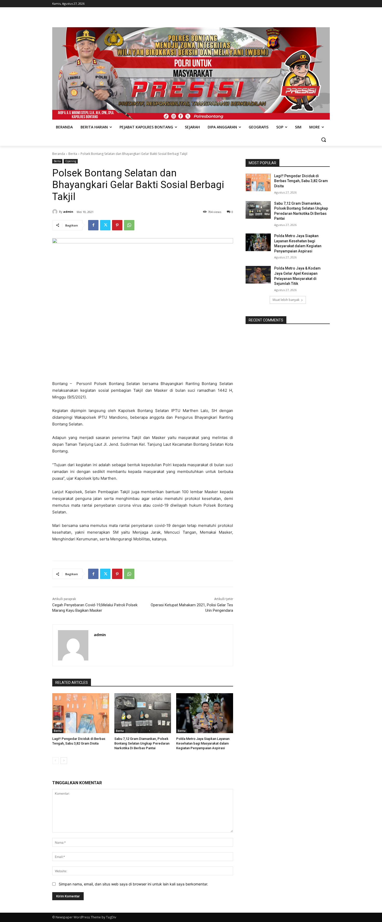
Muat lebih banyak (286, 300)
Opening (70, 161)
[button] (323, 139)
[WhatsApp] (129, 225)
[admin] (55, 211)
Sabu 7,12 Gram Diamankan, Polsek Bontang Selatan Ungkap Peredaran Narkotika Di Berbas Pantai (141, 743)
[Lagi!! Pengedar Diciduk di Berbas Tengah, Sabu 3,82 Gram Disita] (80, 713)
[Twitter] (105, 225)
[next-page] (64, 760)
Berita (72, 154)
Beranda (58, 154)
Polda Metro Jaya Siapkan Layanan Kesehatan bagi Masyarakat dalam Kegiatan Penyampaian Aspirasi (202, 743)
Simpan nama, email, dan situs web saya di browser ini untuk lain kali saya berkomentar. (133, 884)
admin (68, 212)
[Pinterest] (117, 225)
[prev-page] (55, 760)
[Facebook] (93, 225)
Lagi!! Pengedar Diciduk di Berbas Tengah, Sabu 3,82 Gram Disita (301, 181)
